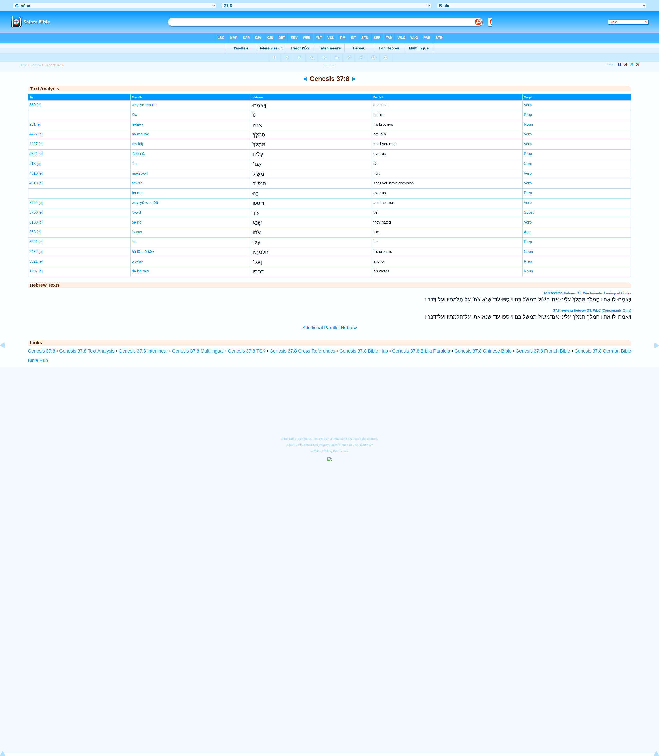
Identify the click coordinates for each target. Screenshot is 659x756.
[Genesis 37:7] (6, 356)
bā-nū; (137, 193)
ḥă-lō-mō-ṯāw (143, 251)
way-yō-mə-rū (143, 104)
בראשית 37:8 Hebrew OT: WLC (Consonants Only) (592, 310)
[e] (39, 104)
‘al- (134, 241)
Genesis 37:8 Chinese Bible (482, 351)
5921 (33, 153)
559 (32, 104)
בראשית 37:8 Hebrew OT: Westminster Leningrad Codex (587, 293)
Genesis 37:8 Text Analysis (87, 351)
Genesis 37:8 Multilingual (198, 351)
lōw (134, 114)
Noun (528, 124)
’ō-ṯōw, (137, 232)
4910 (33, 173)
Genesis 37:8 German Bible (602, 351)
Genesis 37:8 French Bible (543, 351)
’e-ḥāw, (138, 124)
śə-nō (136, 222)
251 (32, 124)
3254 (33, 202)
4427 (33, 134)
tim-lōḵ (137, 144)
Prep (528, 114)
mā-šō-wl (140, 173)
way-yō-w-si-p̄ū (145, 202)
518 (32, 163)
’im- (135, 163)
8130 (33, 222)
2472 (33, 251)
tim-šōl (137, 183)
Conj (528, 163)
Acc (527, 232)
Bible (23, 65)
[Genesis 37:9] (652, 356)
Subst (529, 212)
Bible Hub (38, 360)
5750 (33, 212)
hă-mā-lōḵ (140, 134)
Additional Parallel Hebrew (329, 327)
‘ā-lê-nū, (138, 153)
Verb (528, 104)
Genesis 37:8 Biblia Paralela (421, 351)
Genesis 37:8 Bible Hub (363, 351)
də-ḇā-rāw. (141, 271)
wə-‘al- (137, 261)
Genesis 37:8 (41, 351)
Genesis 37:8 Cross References (302, 351)
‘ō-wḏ (136, 212)
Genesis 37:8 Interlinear (143, 351)
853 (32, 232)
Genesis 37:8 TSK (246, 351)
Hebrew (35, 65)
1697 (33, 271)
